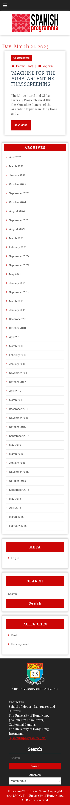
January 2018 (17, 364)
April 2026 (15, 157)
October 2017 (17, 382)
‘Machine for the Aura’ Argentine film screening (33, 78)
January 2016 (17, 463)
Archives (35, 775)
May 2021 (15, 274)
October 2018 (17, 328)
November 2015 (19, 472)
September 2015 (19, 489)
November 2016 (19, 418)
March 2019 (16, 301)
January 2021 (17, 283)
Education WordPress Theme (27, 791)
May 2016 (15, 445)
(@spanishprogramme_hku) (28, 738)
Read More (19, 123)
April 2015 (15, 507)
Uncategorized (21, 58)
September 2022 (19, 256)
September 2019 (19, 292)
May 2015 (15, 498)
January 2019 (17, 310)
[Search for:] (35, 594)
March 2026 (16, 166)
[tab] (3, 5)
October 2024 (17, 202)
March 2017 (16, 400)
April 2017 (15, 391)
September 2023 (19, 220)
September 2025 (19, 193)
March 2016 (16, 454)
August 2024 (17, 211)
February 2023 (18, 247)
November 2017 (19, 373)
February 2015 (18, 525)
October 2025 (17, 184)
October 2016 (17, 427)
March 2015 (16, 516)
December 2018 (18, 319)
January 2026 (17, 175)
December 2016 (18, 409)
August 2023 (17, 229)
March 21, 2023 (24, 66)
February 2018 (18, 355)
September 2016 (19, 436)
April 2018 (15, 337)
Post (14, 635)
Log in (15, 558)
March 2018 (16, 346)
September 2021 (19, 265)
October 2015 (17, 481)
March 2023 (16, 238)
